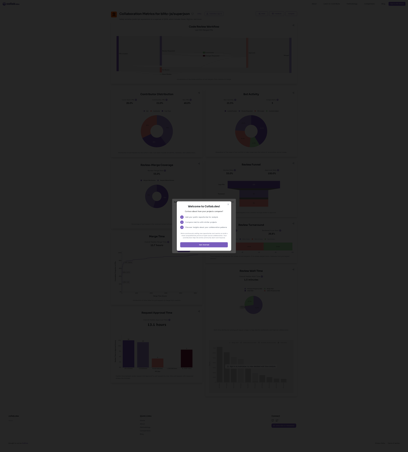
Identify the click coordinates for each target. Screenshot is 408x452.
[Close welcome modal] (228, 204)
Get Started (204, 245)
